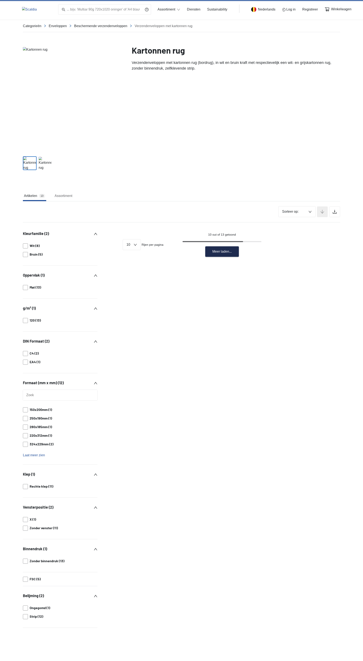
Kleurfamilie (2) (36, 233)
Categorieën (32, 26)
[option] (60, 245)
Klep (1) (29, 474)
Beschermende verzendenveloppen (100, 26)
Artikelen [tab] (33, 196)
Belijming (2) (33, 595)
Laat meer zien (34, 455)
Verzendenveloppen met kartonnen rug (163, 26)
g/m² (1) (29, 308)
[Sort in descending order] (322, 211)
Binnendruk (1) (35, 548)
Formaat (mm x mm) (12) (43, 382)
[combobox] (297, 211)
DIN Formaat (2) (36, 341)
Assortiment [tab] (63, 196)
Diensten (193, 9)
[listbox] (60, 250)
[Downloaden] (334, 211)
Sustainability (217, 9)
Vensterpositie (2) (38, 507)
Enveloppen (58, 26)
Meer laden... (222, 251)
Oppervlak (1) (34, 275)
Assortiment (166, 9)
